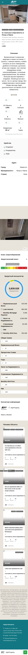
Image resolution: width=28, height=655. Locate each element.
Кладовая (9, 147)
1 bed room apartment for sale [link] (13, 568)
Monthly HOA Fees (8, 381)
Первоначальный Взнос (10, 345)
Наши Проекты (19, 511)
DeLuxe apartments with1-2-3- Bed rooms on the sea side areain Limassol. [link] (13, 488)
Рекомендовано (19, 429)
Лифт (8, 154)
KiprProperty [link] (11, 464)
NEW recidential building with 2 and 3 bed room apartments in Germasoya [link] (14, 529)
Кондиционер (10, 150)
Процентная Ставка (8, 352)
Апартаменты (5, 29)
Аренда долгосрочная (18, 29)
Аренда (10, 29)
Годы (3, 360)
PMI (2, 389)
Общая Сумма (6, 338)
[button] (14, 14)
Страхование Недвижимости (12, 374)
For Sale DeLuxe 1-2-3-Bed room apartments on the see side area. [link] (13, 447)
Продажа (13, 429)
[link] (14, 435)
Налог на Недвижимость (10, 367)
